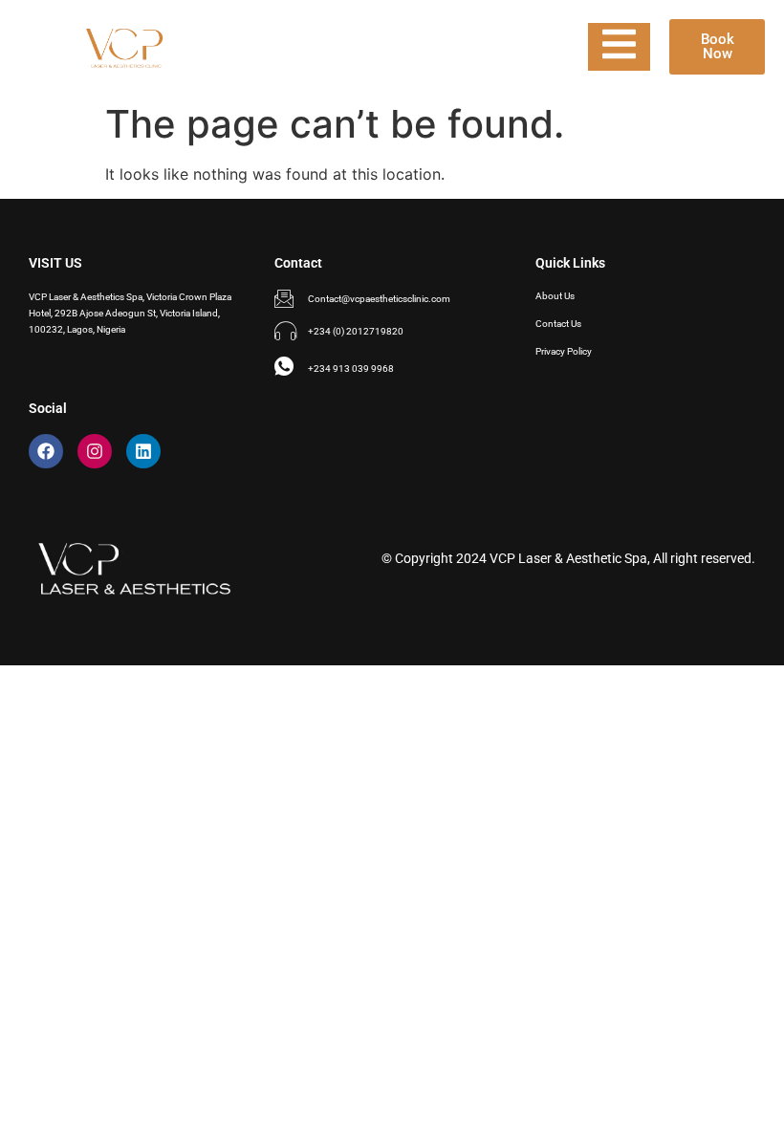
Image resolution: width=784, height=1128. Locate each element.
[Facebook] (46, 451)
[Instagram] (94, 451)
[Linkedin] (143, 451)
